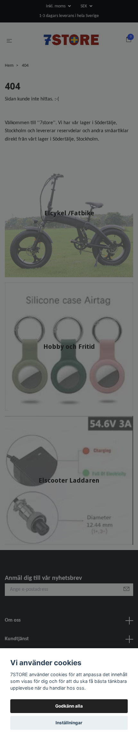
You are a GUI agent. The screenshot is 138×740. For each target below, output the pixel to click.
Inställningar (69, 722)
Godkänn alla (69, 706)
